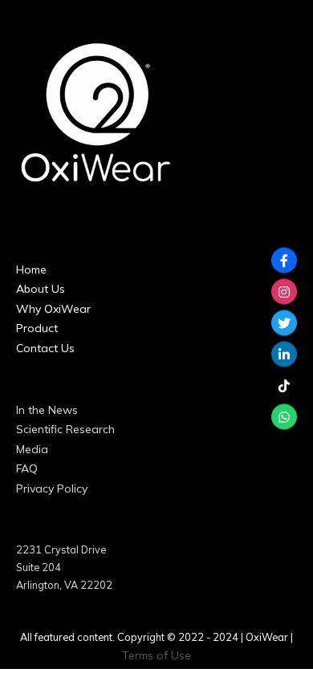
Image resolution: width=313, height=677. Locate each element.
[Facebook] (284, 261)
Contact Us (45, 348)
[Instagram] (284, 292)
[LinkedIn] (284, 354)
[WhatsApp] (284, 417)
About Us (40, 289)
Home (31, 269)
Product (37, 328)
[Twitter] (284, 323)
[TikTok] (284, 386)
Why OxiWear (53, 309)
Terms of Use (156, 655)
